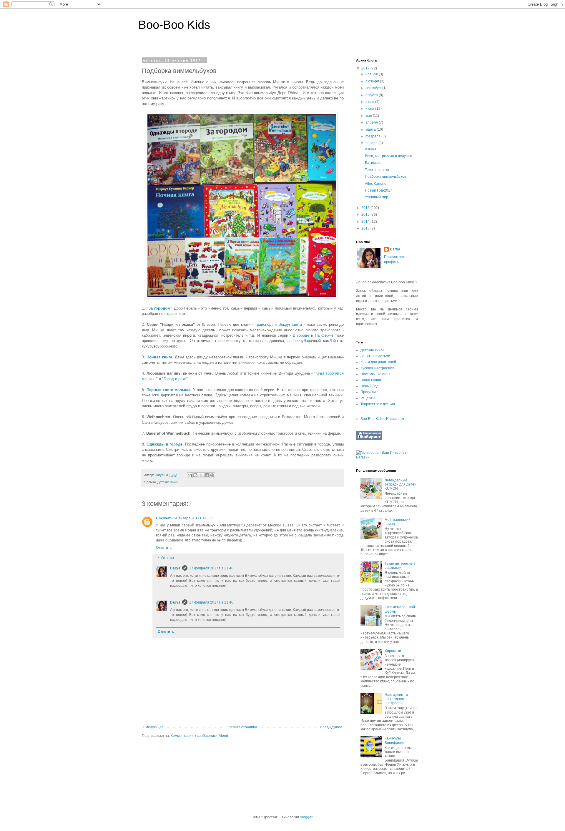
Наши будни (370, 380)
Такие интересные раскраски (400, 565)
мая (369, 116)
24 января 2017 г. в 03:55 (194, 518)
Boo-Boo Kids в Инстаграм (382, 419)
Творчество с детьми (377, 404)
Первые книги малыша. (169, 390)
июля (370, 102)
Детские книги (167, 482)
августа (372, 95)
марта (371, 129)
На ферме (324, 335)
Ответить (164, 548)
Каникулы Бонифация (394, 740)
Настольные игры (375, 374)
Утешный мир (376, 197)
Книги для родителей (378, 362)
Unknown (164, 518)
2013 (365, 228)
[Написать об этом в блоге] (195, 475)
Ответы (167, 558)
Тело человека (377, 170)
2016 (365, 208)
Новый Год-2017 (378, 190)
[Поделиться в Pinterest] (212, 475)
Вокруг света (290, 324)
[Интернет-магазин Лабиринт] (369, 439)
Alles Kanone (375, 184)
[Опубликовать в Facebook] (207, 475)
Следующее (153, 727)
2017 (365, 68)
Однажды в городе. (165, 444)
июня (370, 109)
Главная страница (242, 727)
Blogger (306, 817)
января (371, 143)
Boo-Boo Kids (174, 24)
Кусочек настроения (377, 368)
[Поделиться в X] (201, 475)
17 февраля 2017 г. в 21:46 (211, 568)
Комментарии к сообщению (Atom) (199, 736)
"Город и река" (175, 379)
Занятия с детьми (375, 356)
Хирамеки (393, 651)
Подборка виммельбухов (385, 176)
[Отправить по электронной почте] (190, 475)
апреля (372, 122)
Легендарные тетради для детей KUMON (400, 484)
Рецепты (367, 398)
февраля (373, 136)
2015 (365, 214)
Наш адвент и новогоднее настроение (396, 699)
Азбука (370, 149)
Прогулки (368, 392)
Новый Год (369, 386)
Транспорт (264, 324)
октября (372, 81)
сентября (373, 88)
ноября (372, 74)
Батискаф (373, 163)
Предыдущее (331, 727)
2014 (365, 222)
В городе (301, 335)
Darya (175, 568)
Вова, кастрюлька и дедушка (388, 156)
